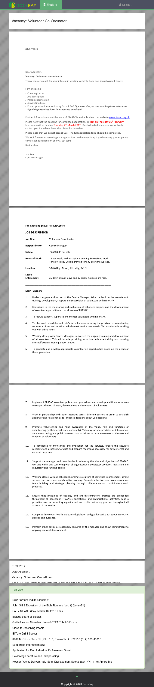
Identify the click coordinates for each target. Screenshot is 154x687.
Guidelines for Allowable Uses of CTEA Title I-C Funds (44, 622)
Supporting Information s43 (28, 645)
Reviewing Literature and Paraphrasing (35, 656)
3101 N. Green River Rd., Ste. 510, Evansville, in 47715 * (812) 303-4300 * (56, 639)
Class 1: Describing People (28, 628)
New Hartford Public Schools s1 (31, 600)
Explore (51, 4)
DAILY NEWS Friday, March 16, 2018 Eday (37, 611)
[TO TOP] (77, 676)
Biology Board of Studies (27, 616)
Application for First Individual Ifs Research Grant (41, 650)
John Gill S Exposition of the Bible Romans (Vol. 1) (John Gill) (48, 605)
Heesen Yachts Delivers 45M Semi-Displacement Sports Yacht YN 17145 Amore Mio (62, 661)
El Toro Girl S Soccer (24, 633)
